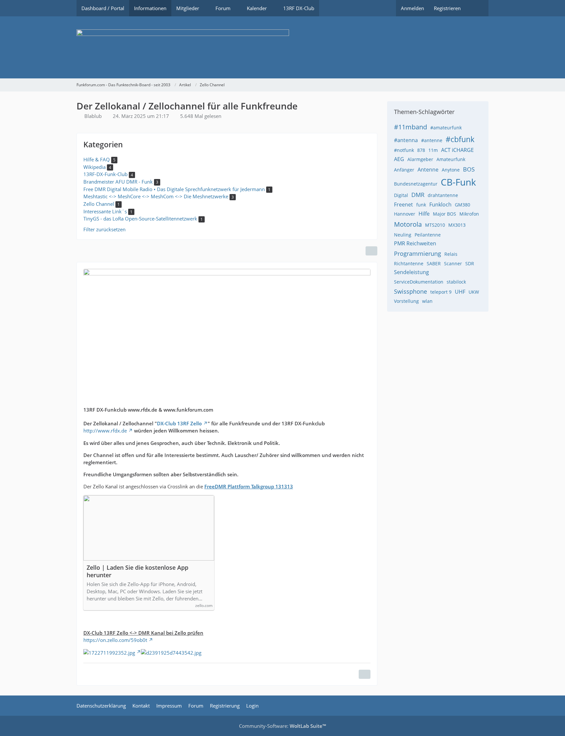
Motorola (408, 224)
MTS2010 (435, 225)
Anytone (451, 170)
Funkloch (440, 204)
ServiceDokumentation (418, 282)
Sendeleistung (411, 272)
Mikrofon (469, 214)
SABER (434, 263)
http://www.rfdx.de (105, 430)
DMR (417, 195)
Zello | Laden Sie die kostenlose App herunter (137, 571)
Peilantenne (428, 235)
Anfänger (404, 170)
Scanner (453, 263)
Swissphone (410, 291)
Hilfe (424, 213)
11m (433, 150)
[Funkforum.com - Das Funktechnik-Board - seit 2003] (282, 47)
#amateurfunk (446, 127)
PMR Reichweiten (415, 243)
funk (421, 205)
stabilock (456, 282)
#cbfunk (460, 139)
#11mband (410, 127)
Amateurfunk (451, 159)
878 (421, 150)
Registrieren (447, 8)
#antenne (431, 140)
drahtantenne (443, 195)
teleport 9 (441, 292)
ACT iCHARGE (457, 150)
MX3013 (457, 225)
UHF (460, 291)
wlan (427, 301)
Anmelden (412, 8)
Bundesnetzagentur (415, 184)
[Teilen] (371, 250)
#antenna (406, 140)
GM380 (462, 205)
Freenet (403, 204)
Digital (401, 195)
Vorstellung (406, 301)
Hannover (404, 214)
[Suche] (477, 8)
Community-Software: (282, 726)
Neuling (402, 235)
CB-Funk (458, 182)
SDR (469, 263)
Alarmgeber (420, 159)
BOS (469, 169)
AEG (399, 159)
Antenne (428, 169)
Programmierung (417, 253)
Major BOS (444, 214)
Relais (450, 254)
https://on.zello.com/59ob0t (115, 640)
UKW (474, 292)
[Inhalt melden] (364, 674)
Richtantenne (408, 263)
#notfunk (404, 150)
